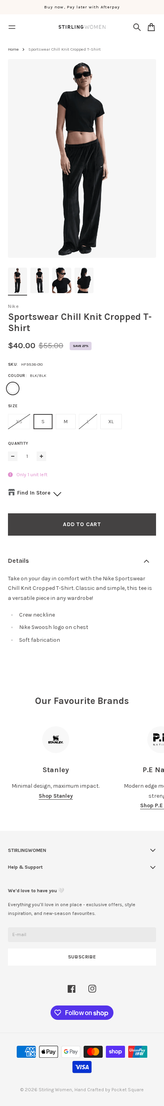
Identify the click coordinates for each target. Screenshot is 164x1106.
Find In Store (34, 492)
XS (19, 421)
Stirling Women (55, 1089)
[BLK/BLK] (13, 388)
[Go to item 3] (61, 280)
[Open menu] (12, 27)
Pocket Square (127, 1089)
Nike (13, 306)
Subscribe (82, 957)
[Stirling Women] (82, 27)
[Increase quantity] (41, 456)
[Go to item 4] (84, 280)
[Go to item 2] (39, 280)
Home (13, 49)
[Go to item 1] (17, 280)
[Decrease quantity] (13, 456)
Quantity (18, 443)
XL (111, 421)
